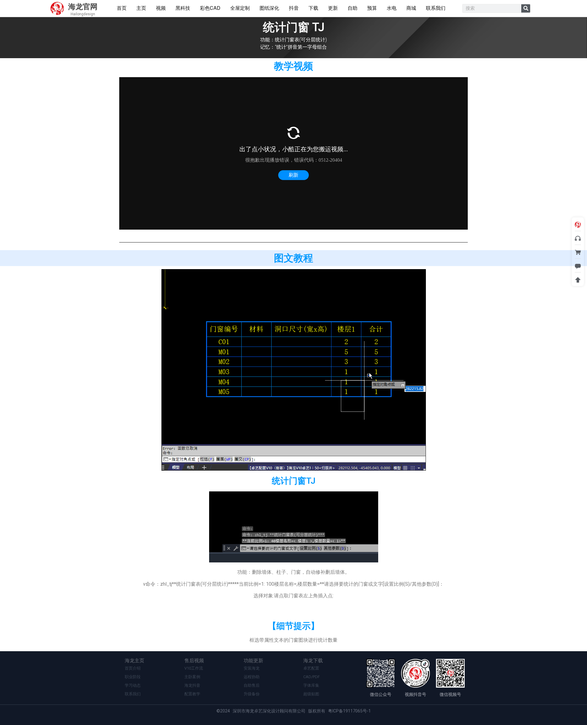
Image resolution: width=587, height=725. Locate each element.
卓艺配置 (311, 668)
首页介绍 (133, 668)
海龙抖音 (192, 685)
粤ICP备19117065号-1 (349, 710)
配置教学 (192, 694)
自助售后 (252, 685)
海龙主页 (134, 660)
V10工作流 (193, 668)
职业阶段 (133, 676)
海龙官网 (83, 6)
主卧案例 (192, 676)
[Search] (525, 8)
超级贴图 (311, 694)
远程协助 (252, 676)
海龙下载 (313, 660)
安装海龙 (252, 668)
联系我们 (133, 694)
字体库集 (311, 685)
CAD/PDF (311, 676)
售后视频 (194, 660)
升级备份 (252, 694)
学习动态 (133, 685)
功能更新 (253, 660)
